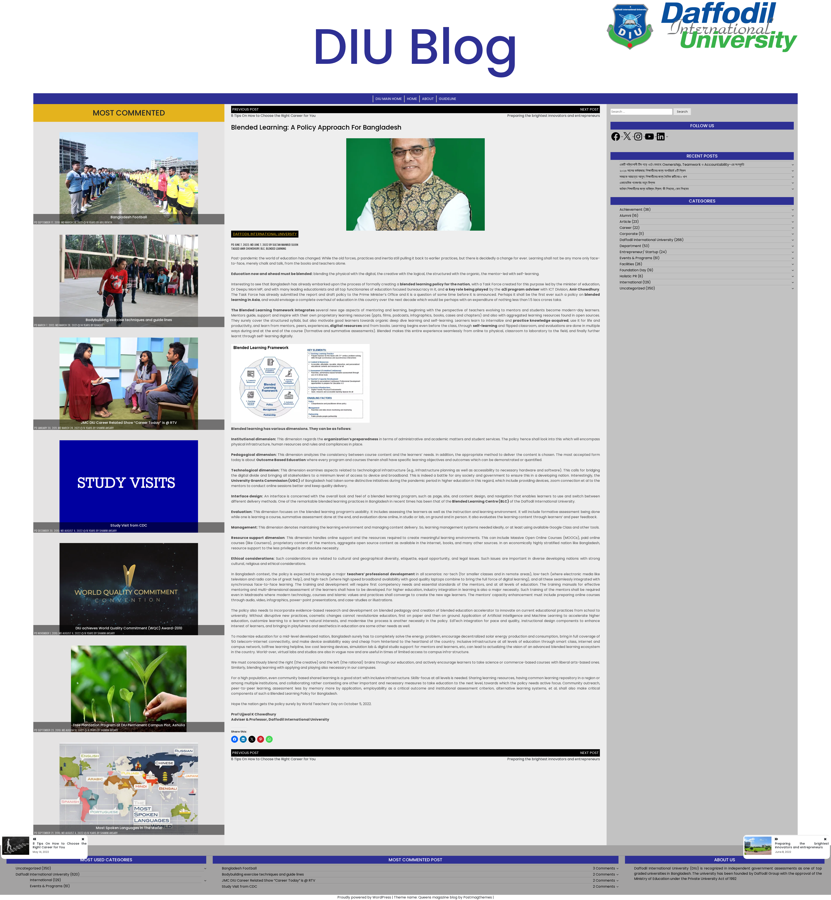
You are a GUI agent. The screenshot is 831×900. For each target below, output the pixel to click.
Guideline (447, 98)
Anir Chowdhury (249, 248)
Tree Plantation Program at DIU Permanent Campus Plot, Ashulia (129, 725)
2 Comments (604, 874)
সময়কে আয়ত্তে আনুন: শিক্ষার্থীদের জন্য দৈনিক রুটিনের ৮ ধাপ (653, 176)
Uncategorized (632, 288)
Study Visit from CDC (128, 525)
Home (412, 98)
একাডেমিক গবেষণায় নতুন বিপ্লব (637, 182)
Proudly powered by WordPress (364, 897)
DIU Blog (415, 46)
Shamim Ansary (105, 428)
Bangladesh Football (129, 217)
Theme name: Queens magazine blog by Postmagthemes (443, 897)
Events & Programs (636, 258)
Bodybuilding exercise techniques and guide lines (129, 319)
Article (625, 221)
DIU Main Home (388, 98)
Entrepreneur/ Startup (639, 251)
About (428, 98)
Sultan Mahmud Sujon (285, 244)
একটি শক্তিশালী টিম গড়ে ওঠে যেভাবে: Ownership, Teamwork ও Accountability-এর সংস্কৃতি (682, 164)
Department (630, 245)
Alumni (625, 215)
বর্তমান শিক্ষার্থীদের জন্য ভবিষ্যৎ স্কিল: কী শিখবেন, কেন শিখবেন (654, 188)
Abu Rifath (106, 222)
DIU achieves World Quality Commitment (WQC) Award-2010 (129, 628)
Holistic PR (628, 276)
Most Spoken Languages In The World (129, 827)
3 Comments (604, 868)
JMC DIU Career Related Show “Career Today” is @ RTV (129, 422)
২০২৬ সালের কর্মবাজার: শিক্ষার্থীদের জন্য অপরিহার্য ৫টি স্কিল (653, 170)
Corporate (629, 233)
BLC (263, 248)
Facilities (627, 264)
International (631, 282)
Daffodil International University (265, 233)
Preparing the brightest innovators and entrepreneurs (553, 115)
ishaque (98, 325)
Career (626, 227)
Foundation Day (633, 270)
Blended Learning (276, 248)
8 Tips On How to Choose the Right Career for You (273, 115)
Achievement (631, 209)
